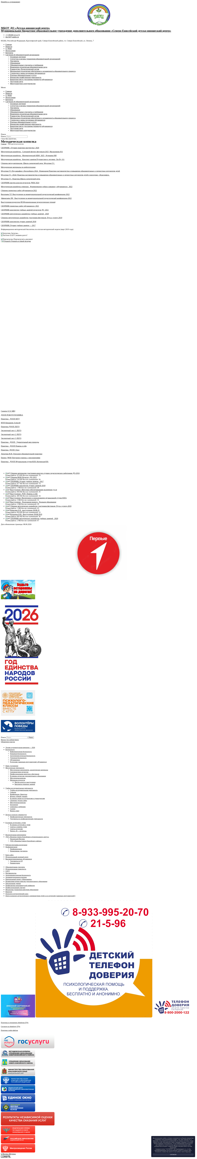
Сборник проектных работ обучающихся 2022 (19, 190)
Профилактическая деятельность (21, 817)
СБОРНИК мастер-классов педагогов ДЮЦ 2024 (20, 183)
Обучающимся (15, 760)
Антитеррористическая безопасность (22, 756)
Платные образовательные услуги (23, 75)
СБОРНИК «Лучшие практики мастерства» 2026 (20, 148)
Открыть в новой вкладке (20, 241)
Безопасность (10, 749)
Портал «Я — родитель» (18, 831)
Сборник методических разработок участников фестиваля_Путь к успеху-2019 (31, 218)
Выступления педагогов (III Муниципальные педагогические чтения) (28, 202)
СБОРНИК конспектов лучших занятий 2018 (18, 222)
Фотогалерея (10, 51)
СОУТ (7, 871)
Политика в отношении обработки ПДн (14, 1023)
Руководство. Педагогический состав (24, 69)
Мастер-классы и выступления (25, 782)
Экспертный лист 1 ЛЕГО (11, 430)
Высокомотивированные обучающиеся (18, 859)
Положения (14, 805)
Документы (14, 61)
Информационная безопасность (21, 752)
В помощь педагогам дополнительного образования (28, 776)
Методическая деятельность (14, 768)
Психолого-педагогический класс (16, 894)
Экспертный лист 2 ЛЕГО (11, 434)
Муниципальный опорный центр (16, 857)
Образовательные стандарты (15, 867)
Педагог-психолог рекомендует (16, 815)
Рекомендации (15, 863)
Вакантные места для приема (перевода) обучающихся (31, 79)
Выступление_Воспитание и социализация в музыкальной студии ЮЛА (38, 498)
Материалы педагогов (17, 780)
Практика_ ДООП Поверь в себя (13, 446)
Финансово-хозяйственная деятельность (25, 77)
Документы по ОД (16, 861)
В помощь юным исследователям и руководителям (27, 798)
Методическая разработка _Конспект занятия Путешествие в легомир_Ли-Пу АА (32, 159)
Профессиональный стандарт (15, 887)
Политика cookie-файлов (9, 1030)
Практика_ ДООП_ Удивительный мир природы (20, 442)
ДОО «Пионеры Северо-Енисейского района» (26, 841)
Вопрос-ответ (14, 811)
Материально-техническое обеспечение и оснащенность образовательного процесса (43, 71)
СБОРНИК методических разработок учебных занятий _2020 (25, 214)
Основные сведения (18, 57)
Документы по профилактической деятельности (26, 819)
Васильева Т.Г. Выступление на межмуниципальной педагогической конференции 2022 (35, 194)
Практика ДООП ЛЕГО (10, 427)
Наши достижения (11, 766)
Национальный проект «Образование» (18, 879)
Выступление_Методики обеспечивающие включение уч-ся (33, 490)
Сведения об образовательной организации (22, 55)
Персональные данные (13, 883)
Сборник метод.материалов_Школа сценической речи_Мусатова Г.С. (28, 163)
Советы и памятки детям (18, 827)
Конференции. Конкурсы (18, 794)
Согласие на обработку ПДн (10, 1026)
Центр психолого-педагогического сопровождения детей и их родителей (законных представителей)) (40, 896)
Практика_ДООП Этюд (10, 450)
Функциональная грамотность (15, 869)
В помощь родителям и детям (15, 823)
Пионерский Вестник (17, 839)
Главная (8, 44)
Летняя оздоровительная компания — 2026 (20, 747)
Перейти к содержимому (10, 2)
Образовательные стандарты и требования (26, 65)
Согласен (173, 1154)
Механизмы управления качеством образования (21, 890)
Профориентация (11, 847)
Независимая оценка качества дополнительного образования (26, 881)
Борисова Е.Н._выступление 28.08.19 (24, 510)
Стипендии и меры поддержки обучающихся (27, 73)
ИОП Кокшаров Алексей (10, 423)
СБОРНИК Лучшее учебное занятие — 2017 (18, 225)
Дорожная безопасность (18, 758)
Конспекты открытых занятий (25, 784)
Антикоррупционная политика (16, 877)
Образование (15, 63)
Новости (8, 47)
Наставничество (10, 873)
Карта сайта (9, 855)
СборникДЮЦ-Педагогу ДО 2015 (23, 477)
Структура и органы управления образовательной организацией (35, 59)
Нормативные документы (18, 851)
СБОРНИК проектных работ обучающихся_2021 (20, 206)
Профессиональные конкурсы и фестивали (24, 774)
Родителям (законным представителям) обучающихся (28, 762)
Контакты (9, 53)
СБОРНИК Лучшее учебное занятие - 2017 (27, 481)
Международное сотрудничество (23, 84)
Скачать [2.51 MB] (8, 411)
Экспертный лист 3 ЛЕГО (11, 438)
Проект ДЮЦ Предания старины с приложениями (20, 458)
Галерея (12, 809)
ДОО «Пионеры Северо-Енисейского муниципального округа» (27, 837)
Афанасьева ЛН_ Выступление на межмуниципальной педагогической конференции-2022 (36, 198)
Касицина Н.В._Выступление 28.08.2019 (26, 514)
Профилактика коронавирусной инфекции (20, 885)
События (13, 792)
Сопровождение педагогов (19, 772)
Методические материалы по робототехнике (18, 167)
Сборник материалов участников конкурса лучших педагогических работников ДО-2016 (45, 473)
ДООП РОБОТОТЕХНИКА (12, 415)
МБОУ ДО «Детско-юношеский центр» (25, 28)
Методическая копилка (18, 778)
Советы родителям (16, 829)
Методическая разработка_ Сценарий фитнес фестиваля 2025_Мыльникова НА (32, 152)
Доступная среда (16, 81)
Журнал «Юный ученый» (18, 796)
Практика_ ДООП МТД (10, 419)
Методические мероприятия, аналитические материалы (29, 770)
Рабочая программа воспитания (16, 845)
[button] (98, 87)
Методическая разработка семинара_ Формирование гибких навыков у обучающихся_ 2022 (36, 187)
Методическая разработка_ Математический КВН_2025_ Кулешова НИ (29, 156)
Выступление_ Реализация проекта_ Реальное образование (33, 502)
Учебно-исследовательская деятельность (19, 788)
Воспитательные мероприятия (15, 835)
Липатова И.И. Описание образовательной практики (21, 454)
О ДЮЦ (8, 49)
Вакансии (8, 892)
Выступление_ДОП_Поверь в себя (23, 494)
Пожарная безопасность (18, 754)
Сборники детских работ (18, 800)
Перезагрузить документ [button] (23, 239)
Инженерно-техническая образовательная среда (28, 67)
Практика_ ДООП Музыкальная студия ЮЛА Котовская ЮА (24, 462)
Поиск (3, 136)
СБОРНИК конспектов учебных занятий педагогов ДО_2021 (25, 210)
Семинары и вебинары (18, 807)
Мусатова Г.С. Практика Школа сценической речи (20, 179)
